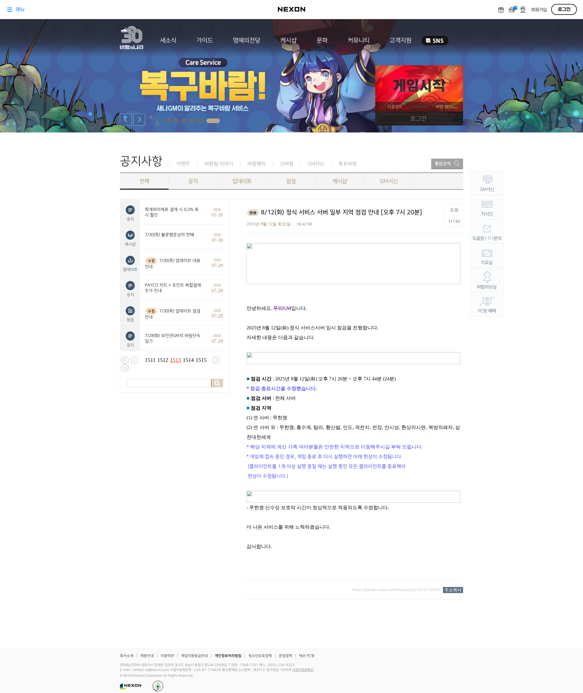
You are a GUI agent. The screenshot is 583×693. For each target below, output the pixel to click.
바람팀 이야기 (219, 163)
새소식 (168, 40)
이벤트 (183, 163)
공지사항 (141, 161)
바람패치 (256, 163)
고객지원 (400, 40)
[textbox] (353, 402)
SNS (434, 40)
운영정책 (285, 656)
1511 (150, 360)
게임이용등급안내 (194, 656)
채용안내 (147, 656)
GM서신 (316, 163)
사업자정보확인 (303, 670)
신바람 (287, 163)
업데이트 (242, 181)
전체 (144, 181)
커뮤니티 (359, 40)
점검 (291, 181)
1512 (162, 360)
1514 (188, 360)
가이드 (204, 40)
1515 (201, 360)
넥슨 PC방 (307, 656)
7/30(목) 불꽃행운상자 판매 (169, 234)
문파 (322, 40)
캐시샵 (288, 40)
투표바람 (348, 163)
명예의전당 (246, 40)
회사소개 (126, 656)
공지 (193, 181)
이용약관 (167, 656)
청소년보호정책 (260, 656)
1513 (175, 360)
